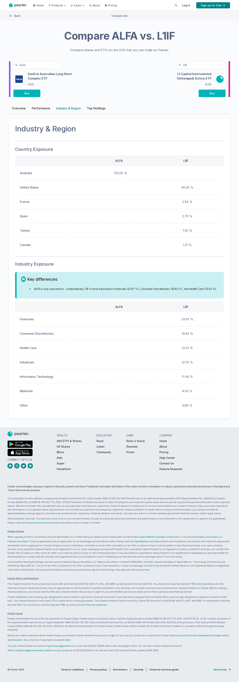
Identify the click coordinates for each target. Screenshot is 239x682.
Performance (41, 108)
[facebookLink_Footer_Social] (10, 465)
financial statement (96, 604)
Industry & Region (68, 108)
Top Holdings (96, 108)
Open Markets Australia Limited (156, 536)
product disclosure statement (193, 635)
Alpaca (158, 541)
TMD (193, 584)
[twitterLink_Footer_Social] (24, 465)
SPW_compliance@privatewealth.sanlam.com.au (34, 650)
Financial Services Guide (39, 522)
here (147, 569)
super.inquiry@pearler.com (61, 645)
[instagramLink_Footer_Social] (17, 465)
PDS (149, 584)
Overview (19, 108)
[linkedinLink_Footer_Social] (31, 465)
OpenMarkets (141, 541)
